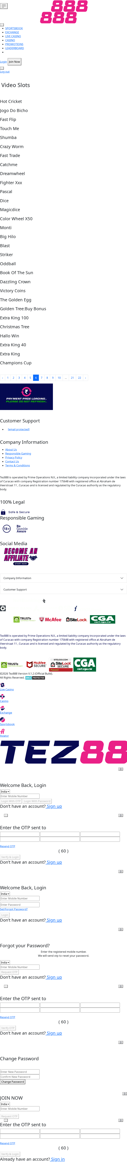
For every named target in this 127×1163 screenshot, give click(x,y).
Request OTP (9, 972)
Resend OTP (7, 846)
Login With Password (37, 801)
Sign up (54, 806)
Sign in (57, 1159)
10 (59, 378)
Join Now (14, 62)
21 (72, 378)
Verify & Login (10, 857)
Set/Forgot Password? (14, 909)
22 (79, 378)
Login (3, 62)
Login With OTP (11, 801)
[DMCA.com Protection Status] (35, 677)
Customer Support (15, 589)
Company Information (17, 578)
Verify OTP (8, 1028)
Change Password (12, 1082)
